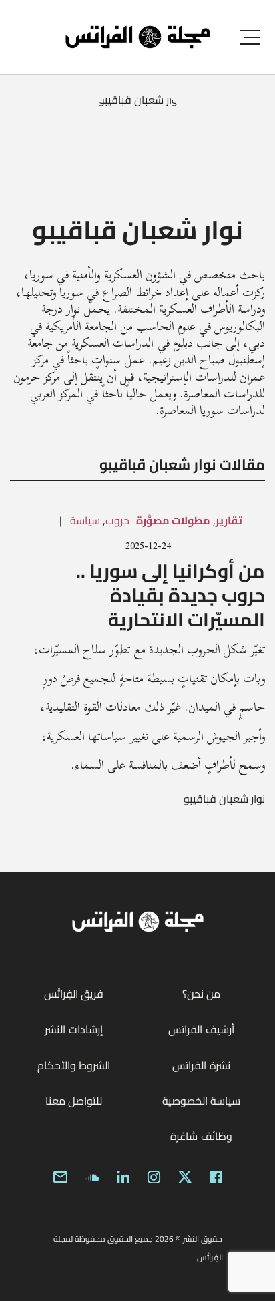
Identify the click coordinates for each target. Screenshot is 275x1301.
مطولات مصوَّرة (173, 520)
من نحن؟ (201, 994)
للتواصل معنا (73, 1101)
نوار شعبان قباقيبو (224, 799)
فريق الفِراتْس (73, 994)
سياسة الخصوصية (201, 1101)
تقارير (229, 520)
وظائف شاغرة (201, 1136)
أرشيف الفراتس (201, 1029)
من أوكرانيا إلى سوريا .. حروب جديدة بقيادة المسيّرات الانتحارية (170, 595)
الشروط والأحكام (73, 1065)
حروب (117, 520)
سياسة (85, 520)
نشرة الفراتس (201, 1065)
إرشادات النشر (73, 1029)
